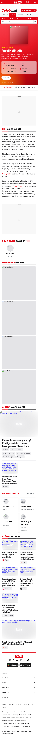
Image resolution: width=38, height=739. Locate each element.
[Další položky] (36, 18)
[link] (10, 660)
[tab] (5, 15)
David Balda (17, 186)
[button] (13, 665)
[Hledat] (35, 21)
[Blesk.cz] (18, 2)
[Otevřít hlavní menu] (2, 2)
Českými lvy (6, 174)
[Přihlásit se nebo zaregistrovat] (35, 2)
